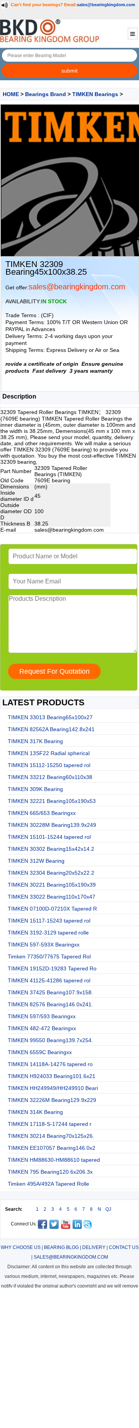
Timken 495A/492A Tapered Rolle (48, 1184)
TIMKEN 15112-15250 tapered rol (49, 765)
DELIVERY (93, 1247)
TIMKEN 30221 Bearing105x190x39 (52, 885)
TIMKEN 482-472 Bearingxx (42, 1028)
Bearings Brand (45, 94)
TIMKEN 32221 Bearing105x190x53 (52, 801)
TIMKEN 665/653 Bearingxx (42, 813)
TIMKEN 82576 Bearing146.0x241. (50, 1004)
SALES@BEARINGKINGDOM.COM (71, 1257)
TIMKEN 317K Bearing (35, 741)
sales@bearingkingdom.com (106, 4)
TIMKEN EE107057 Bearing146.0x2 (51, 1148)
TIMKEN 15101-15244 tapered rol (49, 837)
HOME (11, 94)
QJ (108, 1209)
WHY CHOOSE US (21, 1247)
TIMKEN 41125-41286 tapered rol (49, 980)
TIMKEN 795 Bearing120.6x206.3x (50, 1172)
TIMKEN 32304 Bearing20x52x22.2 (51, 873)
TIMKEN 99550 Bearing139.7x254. (50, 1040)
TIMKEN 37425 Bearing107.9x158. (50, 992)
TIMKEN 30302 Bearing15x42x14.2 (51, 849)
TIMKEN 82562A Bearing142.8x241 (51, 729)
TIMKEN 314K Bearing (35, 1112)
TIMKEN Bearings (95, 94)
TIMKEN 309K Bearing (35, 789)
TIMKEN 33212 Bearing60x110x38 (50, 777)
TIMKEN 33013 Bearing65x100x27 (50, 717)
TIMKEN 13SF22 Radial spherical (49, 753)
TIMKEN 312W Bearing (36, 861)
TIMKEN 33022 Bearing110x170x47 (51, 897)
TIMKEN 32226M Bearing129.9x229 (52, 1100)
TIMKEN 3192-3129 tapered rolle (48, 932)
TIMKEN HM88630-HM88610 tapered (54, 1160)
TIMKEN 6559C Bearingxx (40, 1052)
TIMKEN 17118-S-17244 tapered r (50, 1124)
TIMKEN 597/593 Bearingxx (42, 1016)
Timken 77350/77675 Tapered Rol (49, 956)
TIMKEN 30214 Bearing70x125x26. (51, 1136)
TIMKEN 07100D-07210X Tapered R (52, 909)
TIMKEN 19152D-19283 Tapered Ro (52, 968)
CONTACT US (124, 1247)
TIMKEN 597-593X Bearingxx (44, 944)
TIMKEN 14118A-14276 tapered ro (50, 1064)
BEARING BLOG (61, 1247)
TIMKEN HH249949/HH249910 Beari (53, 1088)
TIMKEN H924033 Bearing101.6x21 (51, 1076)
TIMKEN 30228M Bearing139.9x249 (52, 825)
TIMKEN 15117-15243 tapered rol (49, 921)
